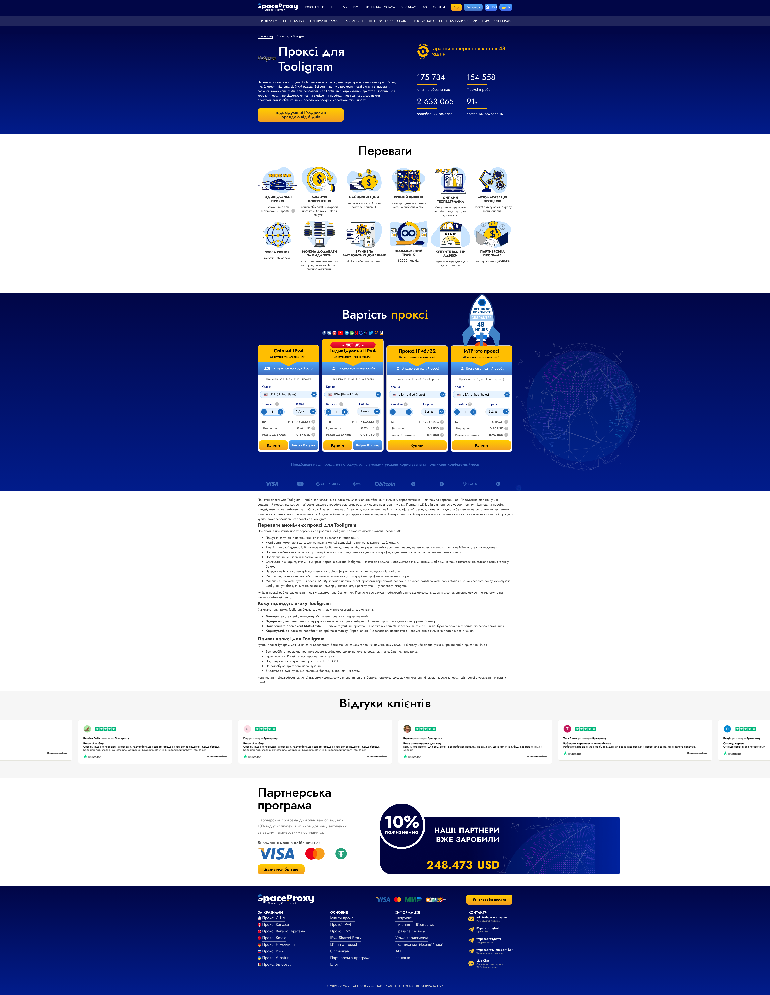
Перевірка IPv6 (293, 21)
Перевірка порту (422, 21)
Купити (337, 445)
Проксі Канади (275, 924)
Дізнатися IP (354, 21)
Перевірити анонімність (387, 21)
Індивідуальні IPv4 (353, 350)
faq (424, 7)
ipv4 (344, 7)
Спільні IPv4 (288, 350)
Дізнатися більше (281, 869)
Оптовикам (408, 7)
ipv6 (355, 7)
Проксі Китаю (274, 938)
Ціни (333, 7)
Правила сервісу (410, 931)
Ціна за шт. (334, 428)
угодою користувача (403, 464)
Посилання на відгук (94, 753)
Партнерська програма (379, 7)
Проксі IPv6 (340, 931)
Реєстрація (473, 7)
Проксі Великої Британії (283, 931)
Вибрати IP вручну (367, 445)
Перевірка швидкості (325, 21)
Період (364, 404)
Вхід (456, 7)
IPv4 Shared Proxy (345, 938)
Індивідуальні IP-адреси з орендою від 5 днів (300, 115)
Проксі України (275, 958)
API (475, 21)
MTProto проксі (481, 351)
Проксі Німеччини (278, 944)
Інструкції (404, 918)
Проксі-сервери (314, 7)
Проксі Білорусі (276, 964)
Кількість (334, 404)
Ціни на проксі (343, 944)
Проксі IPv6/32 (417, 351)
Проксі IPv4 (340, 924)
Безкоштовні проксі (497, 21)
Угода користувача (411, 938)
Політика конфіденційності (419, 944)
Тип (328, 422)
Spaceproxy (265, 36)
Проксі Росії (273, 951)
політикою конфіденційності (453, 464)
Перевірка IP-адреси (454, 21)
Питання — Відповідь (414, 924)
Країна (331, 387)
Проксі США (273, 918)
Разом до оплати (338, 435)
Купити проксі (342, 918)
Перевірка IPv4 (268, 21)
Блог (334, 964)
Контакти (438, 7)
